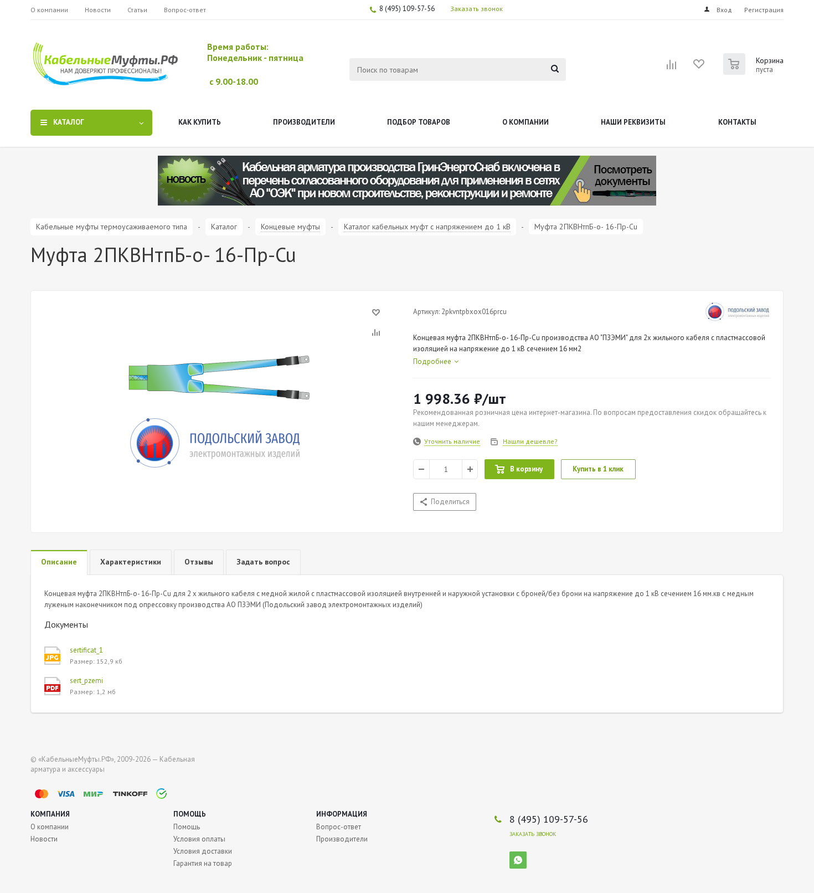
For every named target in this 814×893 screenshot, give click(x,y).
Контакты (737, 122)
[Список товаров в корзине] (755, 71)
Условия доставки (202, 851)
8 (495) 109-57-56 (407, 8)
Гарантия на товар (202, 863)
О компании (525, 122)
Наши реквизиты (633, 122)
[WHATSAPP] (518, 860)
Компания (50, 814)
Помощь (189, 814)
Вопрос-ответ (338, 827)
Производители (304, 122)
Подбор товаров (418, 122)
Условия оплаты (199, 839)
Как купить (199, 122)
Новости (44, 839)
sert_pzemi (86, 680)
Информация (341, 814)
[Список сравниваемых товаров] (671, 68)
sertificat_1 (86, 650)
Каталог (68, 122)
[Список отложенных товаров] (699, 67)
